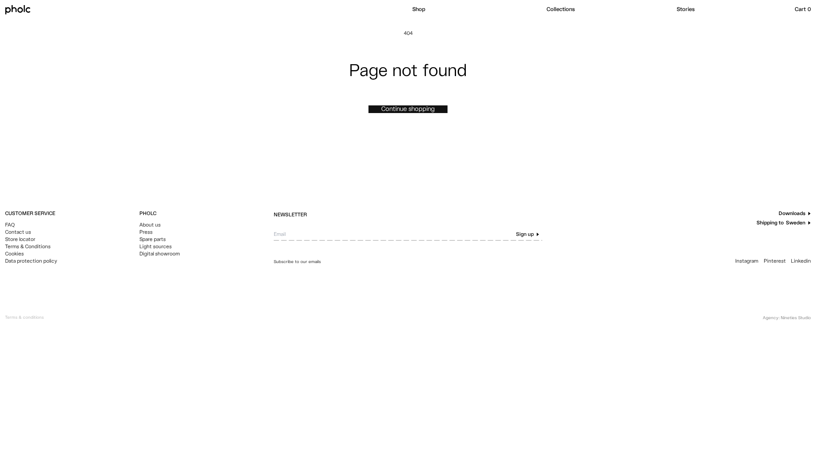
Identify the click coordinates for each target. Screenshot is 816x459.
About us (150, 225)
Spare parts (152, 239)
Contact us (18, 232)
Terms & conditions (24, 317)
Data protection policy (31, 261)
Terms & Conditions (28, 246)
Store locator (20, 239)
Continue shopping (408, 109)
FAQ (10, 225)
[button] (475, 10)
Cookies (14, 254)
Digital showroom (159, 254)
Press (146, 232)
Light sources (155, 246)
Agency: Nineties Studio (787, 318)
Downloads (792, 213)
